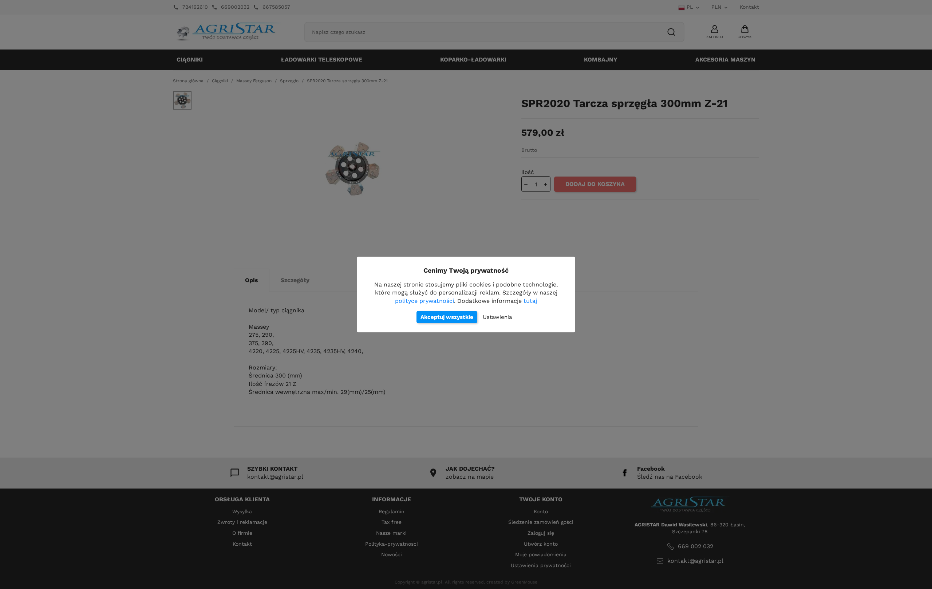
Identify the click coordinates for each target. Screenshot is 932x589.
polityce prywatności (424, 300)
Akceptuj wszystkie (446, 317)
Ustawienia (497, 317)
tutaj (530, 300)
